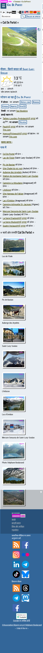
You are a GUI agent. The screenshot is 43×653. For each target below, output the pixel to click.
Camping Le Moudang (13, 182)
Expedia (5, 106)
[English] (28, 12)
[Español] (31, 12)
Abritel (14, 106)
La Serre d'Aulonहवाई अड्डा (15, 222)
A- (1, 12)
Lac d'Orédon (9, 200)
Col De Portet (9, 153)
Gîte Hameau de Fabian (13, 193)
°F (20, 12)
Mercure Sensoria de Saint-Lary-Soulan (20, 211)
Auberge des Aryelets (12, 172)
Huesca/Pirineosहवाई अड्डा (15, 133)
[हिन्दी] (38, 13)
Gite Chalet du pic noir (13, 168)
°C (18, 12)
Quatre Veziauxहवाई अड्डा (14, 225)
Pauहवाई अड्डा (9, 126)
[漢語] (35, 12)
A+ (4, 12)
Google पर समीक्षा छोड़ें (21, 620)
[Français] (24, 12)
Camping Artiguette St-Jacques (17, 204)
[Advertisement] (21, 511)
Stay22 (22, 106)
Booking (36, 102)
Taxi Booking (22, 110)
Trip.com (7, 129)
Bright (9, 12)
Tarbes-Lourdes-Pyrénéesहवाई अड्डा (19, 118)
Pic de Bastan (9, 164)
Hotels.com (25, 102)
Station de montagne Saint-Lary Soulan (20, 176)
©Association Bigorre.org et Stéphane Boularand (22, 625)
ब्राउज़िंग (3, 6)
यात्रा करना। (6, 142)
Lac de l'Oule (8, 157)
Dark (14, 12)
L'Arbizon (7, 189)
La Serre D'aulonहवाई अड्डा (15, 218)
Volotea (23, 122)
